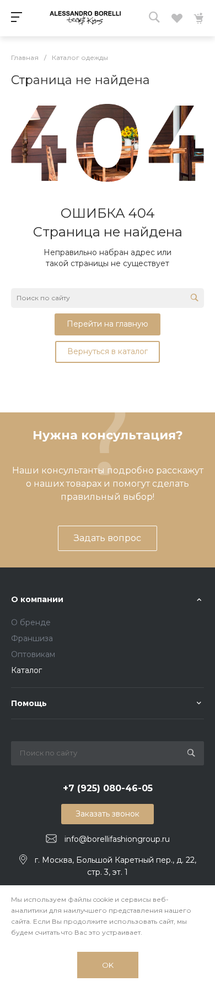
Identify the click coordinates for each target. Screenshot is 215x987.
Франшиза (32, 638)
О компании (37, 599)
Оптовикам (33, 654)
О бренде (31, 622)
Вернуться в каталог (107, 351)
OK (108, 965)
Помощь (29, 703)
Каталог (26, 670)
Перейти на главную (107, 324)
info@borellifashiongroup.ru (117, 839)
